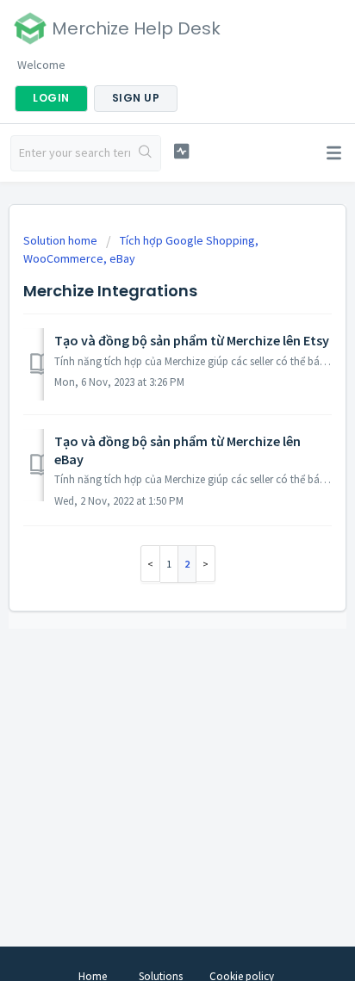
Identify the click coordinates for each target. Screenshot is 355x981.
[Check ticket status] (181, 151)
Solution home (61, 240)
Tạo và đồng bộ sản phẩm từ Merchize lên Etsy (191, 340)
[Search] (145, 153)
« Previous (150, 563)
